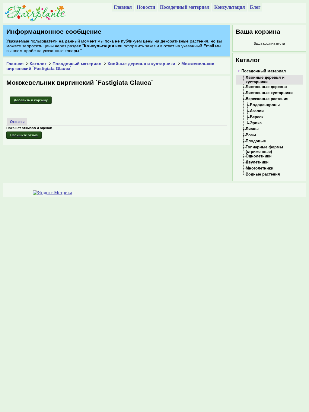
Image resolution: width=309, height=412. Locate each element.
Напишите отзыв (24, 135)
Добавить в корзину (31, 100)
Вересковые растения (267, 99)
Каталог (38, 63)
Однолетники (259, 156)
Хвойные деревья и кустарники (141, 63)
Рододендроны (265, 105)
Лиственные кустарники (269, 92)
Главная (15, 63)
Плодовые (256, 141)
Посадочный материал (77, 63)
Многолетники (259, 168)
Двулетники (257, 162)
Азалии (257, 111)
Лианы (252, 129)
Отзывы (17, 122)
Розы (251, 135)
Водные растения (263, 174)
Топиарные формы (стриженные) (264, 149)
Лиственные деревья (266, 86)
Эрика (256, 123)
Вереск (256, 117)
